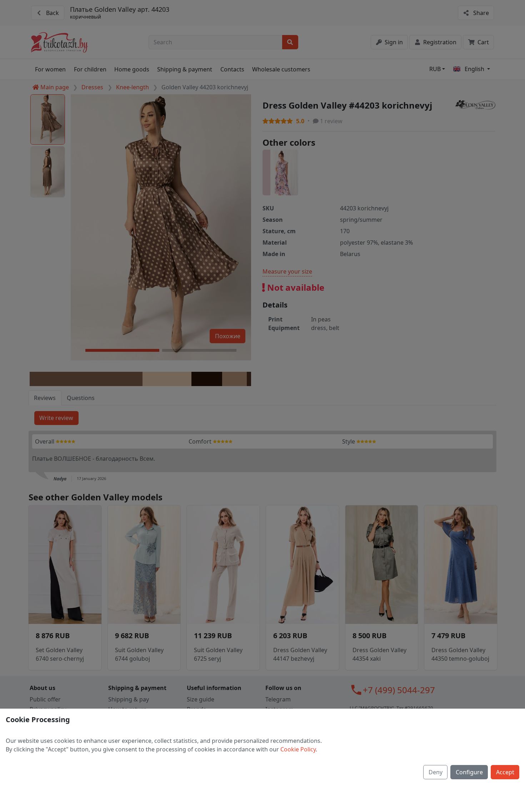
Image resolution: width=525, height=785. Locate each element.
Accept (505, 772)
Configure (469, 772)
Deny (435, 772)
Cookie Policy (298, 749)
